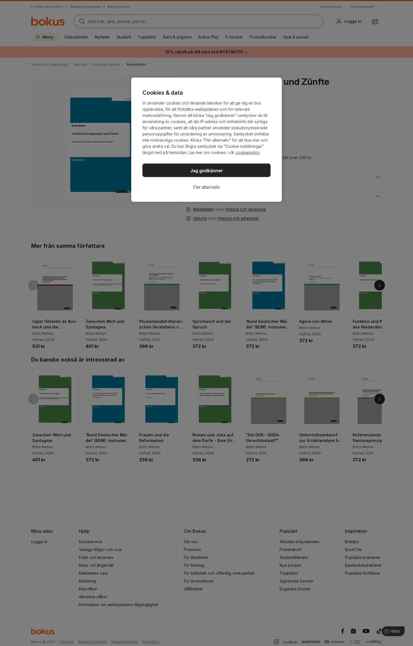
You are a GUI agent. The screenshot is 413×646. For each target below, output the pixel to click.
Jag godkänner (206, 170)
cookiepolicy (248, 152)
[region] (206, 140)
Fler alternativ (206, 187)
